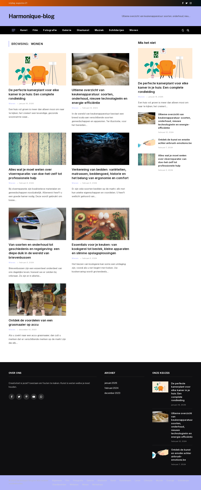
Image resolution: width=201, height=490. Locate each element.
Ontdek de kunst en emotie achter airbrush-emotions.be (175, 141)
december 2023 (112, 393)
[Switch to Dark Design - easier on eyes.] (183, 30)
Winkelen (74, 484)
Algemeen (57, 480)
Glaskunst (83, 30)
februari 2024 (111, 388)
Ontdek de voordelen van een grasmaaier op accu (31, 322)
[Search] (187, 30)
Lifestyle (148, 480)
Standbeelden (59, 484)
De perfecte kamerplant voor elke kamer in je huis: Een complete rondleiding (34, 94)
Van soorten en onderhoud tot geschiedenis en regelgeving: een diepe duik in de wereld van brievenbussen (34, 251)
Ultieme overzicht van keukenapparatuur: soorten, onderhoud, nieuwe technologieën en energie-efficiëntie (157, 16)
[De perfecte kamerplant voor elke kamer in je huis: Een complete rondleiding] (37, 69)
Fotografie (50, 30)
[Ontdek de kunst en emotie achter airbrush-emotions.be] (146, 144)
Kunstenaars (125, 480)
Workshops (97, 484)
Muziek (99, 30)
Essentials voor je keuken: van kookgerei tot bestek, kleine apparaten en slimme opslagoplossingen (100, 249)
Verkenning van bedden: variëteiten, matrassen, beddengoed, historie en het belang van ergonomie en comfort (100, 174)
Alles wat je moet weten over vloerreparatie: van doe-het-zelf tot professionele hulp (35, 174)
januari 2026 (110, 383)
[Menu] (13, 30)
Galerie (66, 30)
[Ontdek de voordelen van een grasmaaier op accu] (37, 299)
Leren (137, 480)
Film (35, 30)
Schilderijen (116, 30)
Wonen (133, 30)
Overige (170, 480)
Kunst (23, 30)
